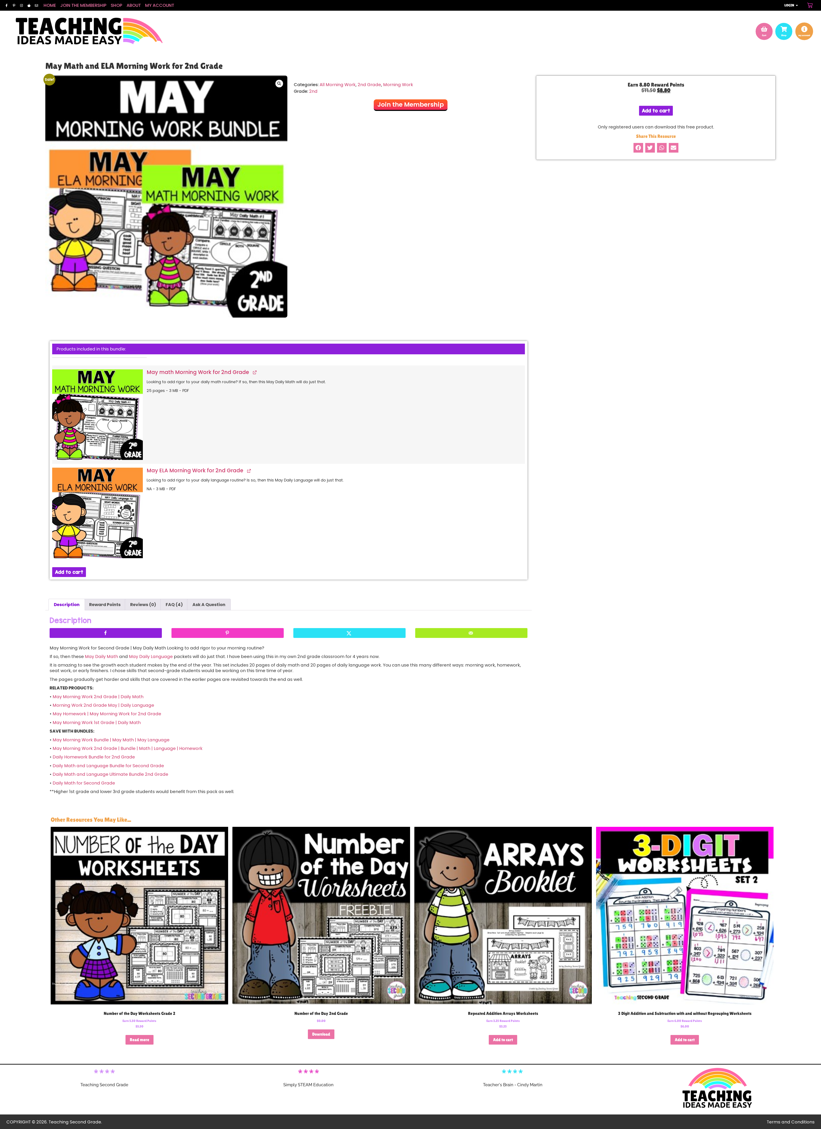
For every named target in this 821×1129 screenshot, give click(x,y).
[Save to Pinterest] (227, 633)
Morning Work (398, 85)
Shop (116, 5)
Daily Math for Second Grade (84, 783)
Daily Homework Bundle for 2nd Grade (94, 757)
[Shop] (784, 29)
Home (50, 5)
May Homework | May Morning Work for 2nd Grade (107, 714)
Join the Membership (83, 5)
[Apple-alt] (29, 5)
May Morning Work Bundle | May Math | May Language (111, 740)
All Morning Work (338, 85)
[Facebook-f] (6, 5)
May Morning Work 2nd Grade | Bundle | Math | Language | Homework (127, 748)
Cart (764, 35)
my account (804, 35)
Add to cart (69, 572)
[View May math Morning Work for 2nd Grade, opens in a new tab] (254, 372)
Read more (139, 1039)
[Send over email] (471, 633)
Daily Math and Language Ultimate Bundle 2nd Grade (110, 774)
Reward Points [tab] (105, 605)
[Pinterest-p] (14, 5)
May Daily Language (151, 656)
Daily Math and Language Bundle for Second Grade (108, 766)
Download (321, 1034)
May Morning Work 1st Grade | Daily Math (97, 723)
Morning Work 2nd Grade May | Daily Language (103, 705)
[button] (279, 83)
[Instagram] (21, 5)
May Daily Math (101, 656)
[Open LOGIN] (797, 5)
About (134, 5)
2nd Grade (369, 85)
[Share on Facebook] (106, 633)
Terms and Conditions (791, 1122)
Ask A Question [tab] (208, 605)
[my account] (804, 29)
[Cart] (810, 5)
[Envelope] (36, 5)
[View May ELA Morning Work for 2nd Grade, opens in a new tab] (248, 470)
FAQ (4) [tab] (174, 605)
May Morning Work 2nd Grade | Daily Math (98, 697)
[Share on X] (349, 633)
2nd (313, 91)
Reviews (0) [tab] (143, 605)
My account (159, 5)
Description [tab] (67, 605)
